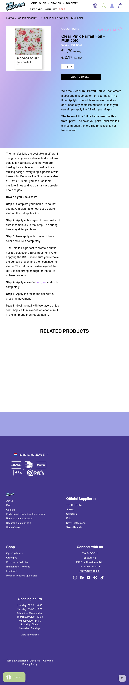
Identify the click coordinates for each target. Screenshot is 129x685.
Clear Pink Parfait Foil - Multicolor (62, 18)
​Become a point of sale (18, 522)
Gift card (36, 9)
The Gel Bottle (74, 505)
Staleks (70, 509)
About (9, 500)
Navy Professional (76, 522)
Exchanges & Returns (18, 566)
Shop (42, 3)
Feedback (11, 571)
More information (30, 634)
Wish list (51, 9)
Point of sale (13, 527)
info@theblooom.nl (89, 570)
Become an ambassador (19, 518)
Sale (62, 9)
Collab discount (27, 18)
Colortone (70, 29)
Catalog (10, 509)
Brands (56, 3)
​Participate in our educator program (25, 514)
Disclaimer (35, 660)
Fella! (69, 518)
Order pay (11, 557)
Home (33, 3)
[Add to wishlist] (120, 29)
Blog (8, 505)
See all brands (74, 527)
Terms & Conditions (17, 660)
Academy (72, 3)
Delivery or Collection (17, 562)
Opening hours (14, 553)
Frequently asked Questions (21, 575)
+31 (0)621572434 (89, 566)
